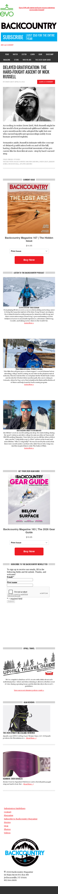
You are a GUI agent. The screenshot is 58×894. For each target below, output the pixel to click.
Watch (14, 54)
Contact (7, 812)
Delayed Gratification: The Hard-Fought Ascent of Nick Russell (26, 71)
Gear (39, 54)
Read (7, 54)
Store (16, 59)
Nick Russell (13, 164)
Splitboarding (26, 164)
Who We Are (26, 59)
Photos (7, 829)
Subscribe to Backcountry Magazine (20, 819)
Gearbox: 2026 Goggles (13, 778)
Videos (7, 833)
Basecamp (49, 54)
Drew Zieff (9, 82)
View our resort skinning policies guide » (29, 690)
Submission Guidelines (14, 808)
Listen (24, 54)
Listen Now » (29, 323)
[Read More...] (31, 738)
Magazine (6, 59)
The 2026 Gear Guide (43, 59)
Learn (32, 54)
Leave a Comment (46, 82)
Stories (17, 159)
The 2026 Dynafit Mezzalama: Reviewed (19, 732)
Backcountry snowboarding (26, 162)
